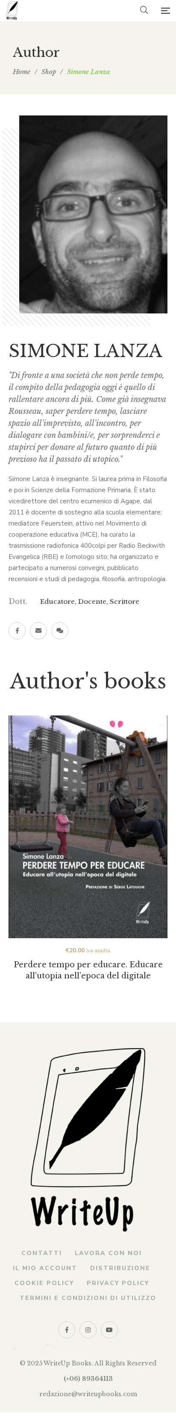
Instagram (88, 1329)
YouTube (109, 1329)
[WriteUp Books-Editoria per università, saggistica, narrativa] (12, 10)
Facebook (17, 630)
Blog (59, 630)
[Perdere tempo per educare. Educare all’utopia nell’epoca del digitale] (88, 826)
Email (38, 630)
